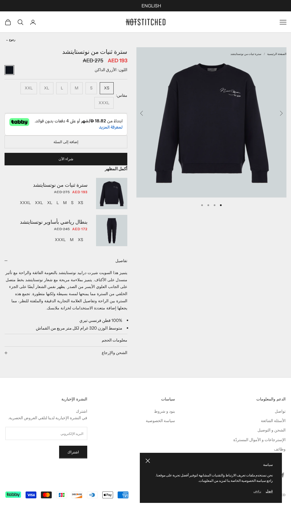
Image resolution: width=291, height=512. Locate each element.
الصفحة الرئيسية (276, 54)
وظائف (280, 449)
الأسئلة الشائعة (273, 420)
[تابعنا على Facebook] (283, 475)
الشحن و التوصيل (271, 430)
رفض (257, 491)
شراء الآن (66, 159)
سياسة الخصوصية (160, 420)
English (151, 6)
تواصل (280, 411)
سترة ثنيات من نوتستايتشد (245, 54)
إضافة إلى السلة (65, 141)
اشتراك (73, 452)
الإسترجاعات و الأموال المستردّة (259, 439)
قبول (269, 491)
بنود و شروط (164, 411)
